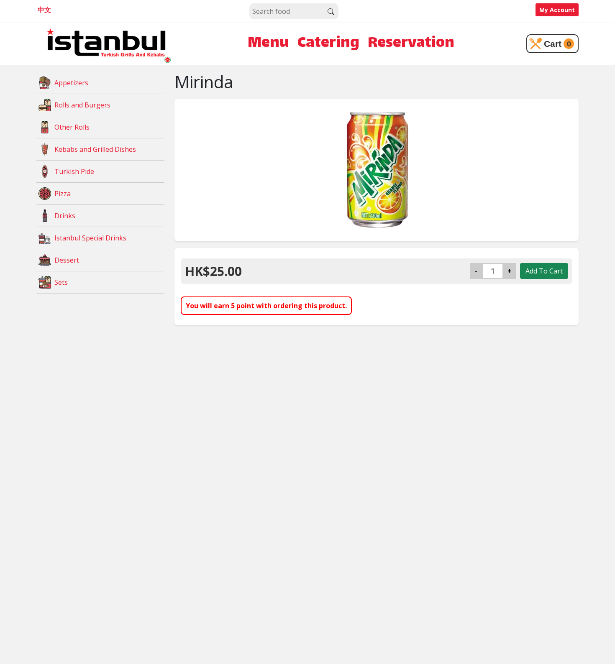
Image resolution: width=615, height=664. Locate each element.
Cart (557, 44)
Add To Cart (544, 271)
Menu (268, 44)
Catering (328, 44)
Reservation (411, 44)
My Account (557, 10)
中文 (44, 9)
